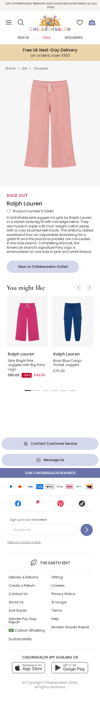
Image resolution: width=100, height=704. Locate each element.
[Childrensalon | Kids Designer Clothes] (50, 21)
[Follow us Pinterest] (61, 505)
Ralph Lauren (24, 203)
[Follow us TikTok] (82, 505)
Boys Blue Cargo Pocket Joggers (67, 363)
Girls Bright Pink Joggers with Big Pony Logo (26, 365)
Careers (58, 585)
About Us (16, 602)
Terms (56, 610)
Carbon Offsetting (27, 630)
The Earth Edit (55, 563)
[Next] (89, 287)
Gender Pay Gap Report (22, 620)
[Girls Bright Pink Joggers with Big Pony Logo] (27, 321)
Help (55, 618)
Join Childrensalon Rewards (50, 473)
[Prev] (78, 287)
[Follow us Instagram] (39, 505)
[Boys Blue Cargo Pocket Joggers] (72, 321)
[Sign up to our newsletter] (87, 530)
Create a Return (22, 585)
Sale (47, 37)
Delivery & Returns (23, 577)
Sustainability (20, 639)
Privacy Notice (63, 593)
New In (23, 37)
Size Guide (17, 610)
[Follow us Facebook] (18, 505)
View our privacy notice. (24, 542)
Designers (74, 37)
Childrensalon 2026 (60, 682)
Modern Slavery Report (70, 627)
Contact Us (18, 593)
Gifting (57, 577)
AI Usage (58, 602)
